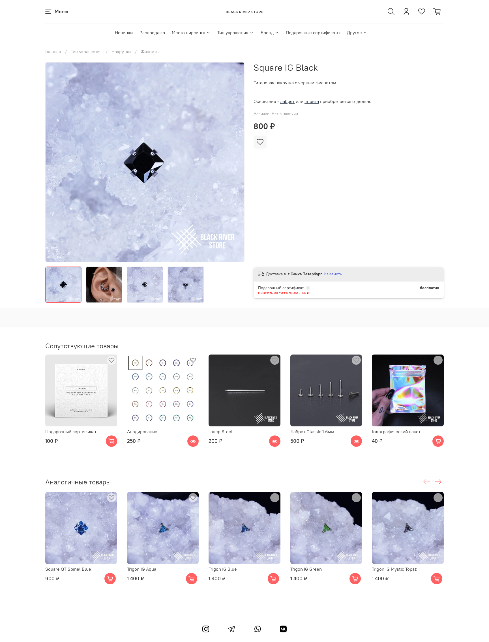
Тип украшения (232, 32)
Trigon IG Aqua (141, 569)
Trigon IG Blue (223, 569)
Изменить (333, 273)
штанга (311, 101)
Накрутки (121, 51)
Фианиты (150, 51)
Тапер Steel (221, 431)
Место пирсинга (188, 32)
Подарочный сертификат (70, 431)
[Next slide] (235, 162)
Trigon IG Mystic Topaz (394, 569)
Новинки (124, 32)
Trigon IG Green (306, 569)
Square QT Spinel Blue (68, 569)
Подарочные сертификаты (313, 32)
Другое (354, 32)
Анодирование (142, 431)
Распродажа (152, 32)
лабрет (287, 101)
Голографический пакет (396, 431)
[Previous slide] (54, 162)
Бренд (267, 32)
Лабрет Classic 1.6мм (312, 431)
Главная (53, 51)
